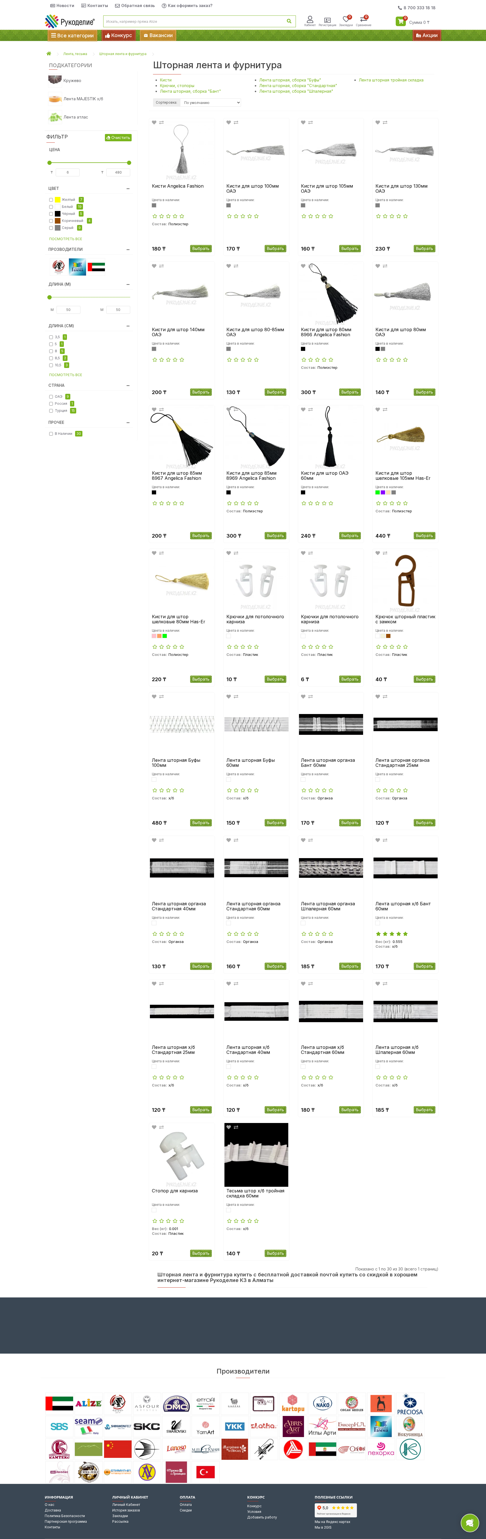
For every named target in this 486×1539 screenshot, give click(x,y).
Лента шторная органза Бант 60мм (328, 763)
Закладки (120, 1516)
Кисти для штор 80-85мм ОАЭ (255, 332)
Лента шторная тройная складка (391, 80)
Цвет (53, 188)
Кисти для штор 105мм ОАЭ (327, 189)
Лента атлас (76, 117)
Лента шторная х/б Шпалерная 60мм (396, 1050)
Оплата (186, 1504)
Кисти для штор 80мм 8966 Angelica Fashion (326, 332)
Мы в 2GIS (323, 1527)
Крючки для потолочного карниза (255, 619)
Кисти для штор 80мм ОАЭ (400, 332)
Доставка (53, 1510)
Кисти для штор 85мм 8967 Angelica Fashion (177, 476)
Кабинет (310, 25)
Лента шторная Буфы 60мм (250, 763)
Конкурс (254, 1506)
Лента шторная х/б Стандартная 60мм (322, 1050)
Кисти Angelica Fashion (178, 186)
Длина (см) (61, 325)
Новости (65, 5)
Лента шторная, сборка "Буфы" (290, 80)
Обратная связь (138, 5)
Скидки (186, 1510)
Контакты (97, 5)
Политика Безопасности (65, 1516)
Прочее (56, 422)
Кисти (166, 80)
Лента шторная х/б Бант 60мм (403, 906)
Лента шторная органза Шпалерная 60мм (328, 906)
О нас (49, 1504)
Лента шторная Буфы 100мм (176, 763)
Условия (254, 1512)
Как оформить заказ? (190, 5)
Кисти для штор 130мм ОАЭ (401, 189)
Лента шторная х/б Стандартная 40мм (248, 1050)
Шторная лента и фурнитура (123, 54)
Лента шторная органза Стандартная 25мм (402, 763)
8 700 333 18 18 (420, 7)
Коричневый (76, 221)
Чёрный (72, 214)
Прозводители (65, 249)
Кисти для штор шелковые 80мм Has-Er (178, 619)
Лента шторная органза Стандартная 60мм (253, 906)
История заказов (126, 1510)
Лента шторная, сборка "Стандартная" (298, 85)
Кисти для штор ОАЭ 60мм (324, 476)
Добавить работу (262, 1517)
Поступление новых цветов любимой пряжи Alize (293, 35)
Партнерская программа (66, 1521)
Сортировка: (166, 102)
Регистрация (327, 25)
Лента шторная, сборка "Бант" (190, 91)
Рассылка (120, 1521)
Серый (71, 228)
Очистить (120, 137)
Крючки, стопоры (177, 85)
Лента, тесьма (75, 54)
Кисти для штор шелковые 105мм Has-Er (403, 476)
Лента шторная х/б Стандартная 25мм (173, 1050)
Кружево (72, 80)
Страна (56, 385)
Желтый (72, 199)
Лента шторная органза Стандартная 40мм (179, 906)
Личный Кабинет (126, 1504)
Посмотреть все (65, 239)
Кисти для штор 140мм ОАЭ (178, 332)
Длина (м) (59, 284)
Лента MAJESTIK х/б (83, 98)
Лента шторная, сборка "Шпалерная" (296, 91)
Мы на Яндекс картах (332, 1522)
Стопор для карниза (175, 1191)
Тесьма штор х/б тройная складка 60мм (255, 1193)
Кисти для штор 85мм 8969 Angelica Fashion (251, 476)
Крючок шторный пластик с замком (405, 619)
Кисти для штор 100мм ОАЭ (252, 189)
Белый (72, 206)
